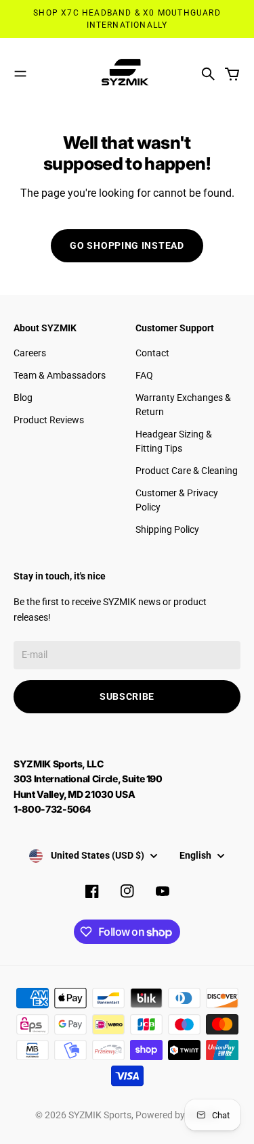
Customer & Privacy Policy (176, 500)
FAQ (144, 375)
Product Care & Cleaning (186, 470)
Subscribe (127, 696)
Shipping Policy (167, 529)
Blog (23, 397)
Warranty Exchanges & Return (183, 404)
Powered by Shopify (177, 1115)
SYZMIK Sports (99, 1115)
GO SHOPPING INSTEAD (127, 245)
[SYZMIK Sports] (127, 74)
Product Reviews (49, 419)
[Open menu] (20, 74)
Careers (30, 353)
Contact (152, 353)
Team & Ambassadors (60, 375)
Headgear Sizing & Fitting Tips (173, 441)
